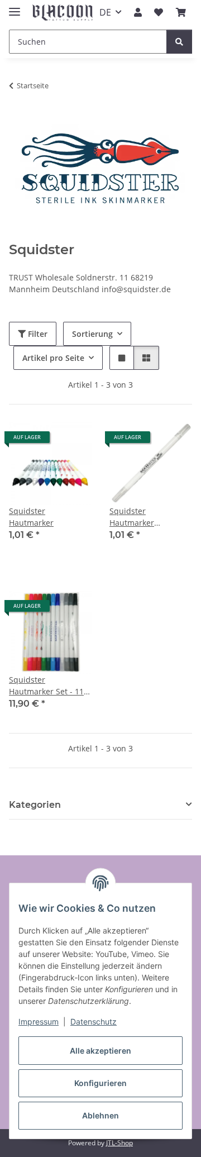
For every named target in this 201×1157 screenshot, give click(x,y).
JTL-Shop (119, 1143)
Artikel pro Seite (53, 358)
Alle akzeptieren (100, 1050)
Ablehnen (100, 1115)
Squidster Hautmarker (31, 517)
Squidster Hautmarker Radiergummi (134, 517)
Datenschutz (93, 1021)
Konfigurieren (100, 1083)
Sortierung (92, 333)
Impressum (38, 1021)
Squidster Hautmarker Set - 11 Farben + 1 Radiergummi (46, 685)
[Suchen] (179, 42)
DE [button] (105, 12)
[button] (138, 12)
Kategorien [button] (35, 804)
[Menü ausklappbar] (14, 7)
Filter (36, 333)
